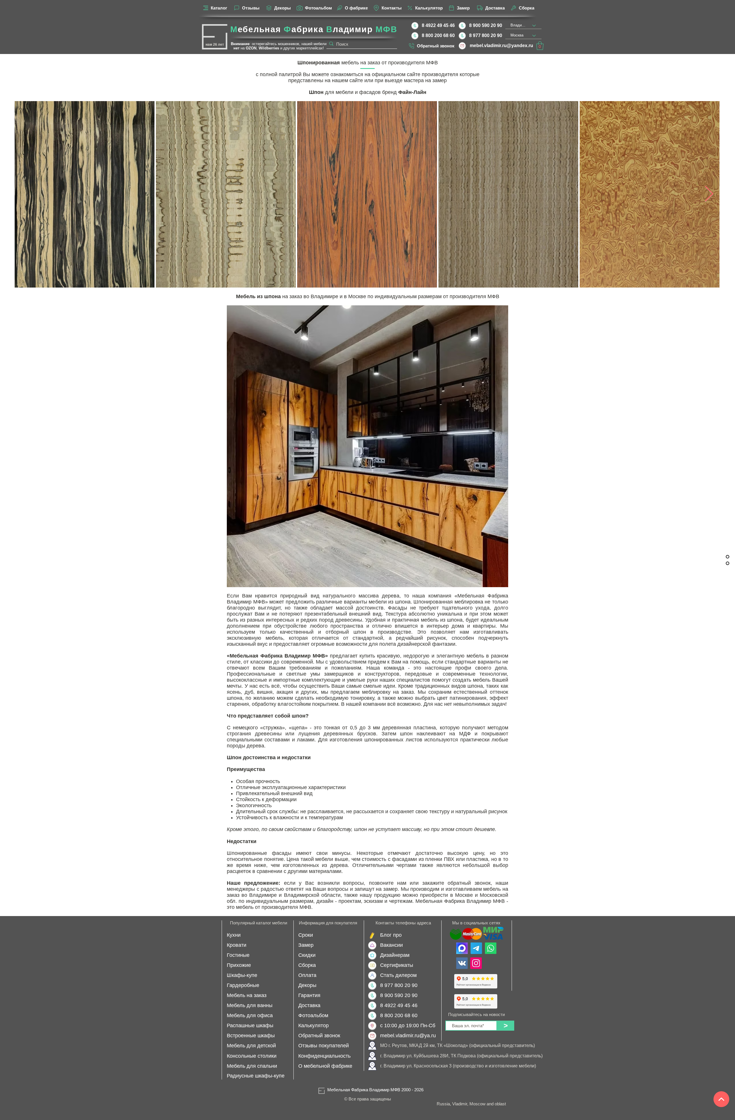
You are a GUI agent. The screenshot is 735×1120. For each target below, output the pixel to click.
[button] (539, 45)
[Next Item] (709, 194)
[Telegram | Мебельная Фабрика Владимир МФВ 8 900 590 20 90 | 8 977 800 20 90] (476, 948)
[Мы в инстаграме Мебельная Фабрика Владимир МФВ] (476, 963)
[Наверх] (721, 1099)
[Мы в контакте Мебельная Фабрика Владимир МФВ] (462, 963)
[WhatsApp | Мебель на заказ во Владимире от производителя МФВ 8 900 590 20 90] (490, 948)
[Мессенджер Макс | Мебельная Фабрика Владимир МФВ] (462, 948)
